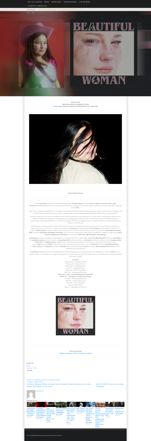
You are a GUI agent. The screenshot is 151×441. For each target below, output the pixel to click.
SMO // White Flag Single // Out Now (80, 410)
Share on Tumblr (32, 368)
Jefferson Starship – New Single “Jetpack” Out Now (31, 412)
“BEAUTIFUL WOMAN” (33, 380)
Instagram (69, 353)
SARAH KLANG (55, 380)
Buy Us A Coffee (35, 2)
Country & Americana (37, 6)
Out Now (48, 380)
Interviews (56, 2)
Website (61, 353)
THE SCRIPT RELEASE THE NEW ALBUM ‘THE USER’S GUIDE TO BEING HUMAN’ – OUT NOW (90, 415)
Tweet (28, 366)
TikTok (76, 353)
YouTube (89, 353)
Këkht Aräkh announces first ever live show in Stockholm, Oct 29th (59, 9)
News (46, 2)
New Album (42, 380)
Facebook (82, 353)
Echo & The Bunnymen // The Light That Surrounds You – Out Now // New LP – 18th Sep (71, 415)
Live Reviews (84, 2)
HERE (77, 208)
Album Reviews (70, 2)
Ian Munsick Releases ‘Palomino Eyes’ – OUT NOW (109, 412)
